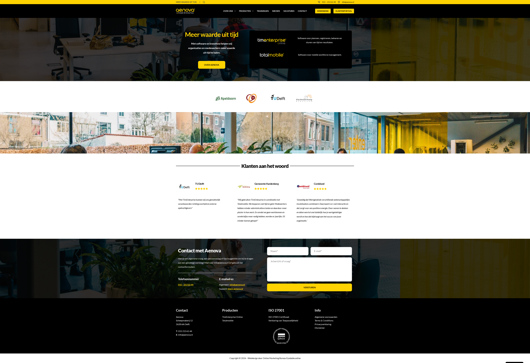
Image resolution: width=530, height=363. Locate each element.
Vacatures (288, 11)
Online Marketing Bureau (274, 358)
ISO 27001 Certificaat (278, 317)
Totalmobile (227, 320)
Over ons (228, 11)
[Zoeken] (204, 2)
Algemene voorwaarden (326, 317)
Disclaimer (320, 327)
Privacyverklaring (323, 324)
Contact (302, 11)
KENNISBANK (323, 11)
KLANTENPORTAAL (344, 11)
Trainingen (263, 11)
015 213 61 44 (185, 331)
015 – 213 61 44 (329, 2)
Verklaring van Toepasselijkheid (283, 320)
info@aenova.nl (348, 2)
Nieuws (276, 11)
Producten (245, 11)
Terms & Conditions (324, 320)
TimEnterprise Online (232, 317)
